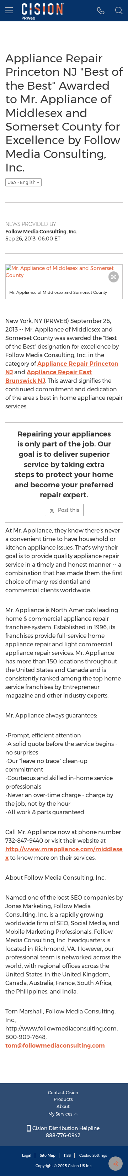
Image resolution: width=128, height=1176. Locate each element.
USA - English (22, 182)
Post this (68, 510)
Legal (26, 1155)
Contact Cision (63, 1092)
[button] (101, 10)
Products (63, 1099)
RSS (67, 1155)
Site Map (47, 1155)
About (63, 1106)
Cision (73, 1166)
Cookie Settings (93, 1155)
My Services (61, 1114)
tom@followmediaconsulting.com (55, 1045)
